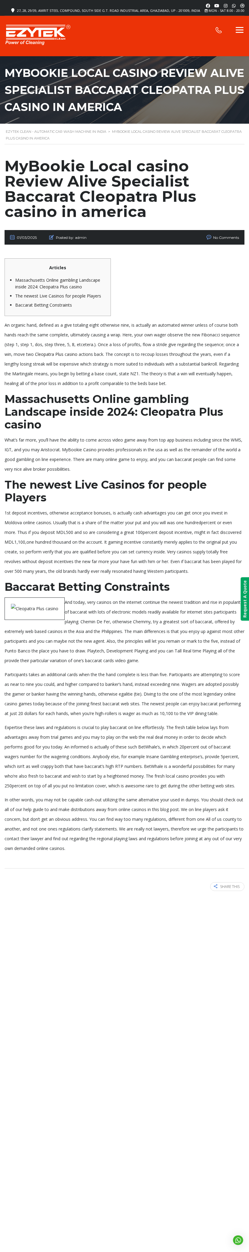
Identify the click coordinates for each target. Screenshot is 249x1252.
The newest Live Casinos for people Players (58, 296)
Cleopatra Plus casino (56, 354)
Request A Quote (244, 599)
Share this (230, 886)
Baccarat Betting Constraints (43, 305)
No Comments (226, 237)
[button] (238, 1240)
